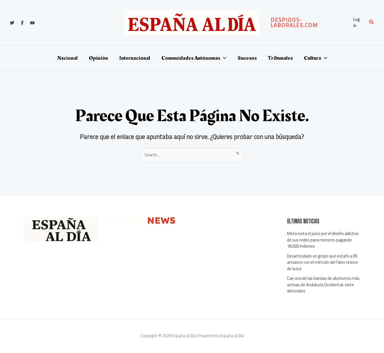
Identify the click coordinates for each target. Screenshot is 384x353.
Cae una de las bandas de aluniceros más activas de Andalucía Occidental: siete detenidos (323, 284)
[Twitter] (12, 23)
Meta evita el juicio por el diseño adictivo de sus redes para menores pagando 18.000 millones (323, 239)
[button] (309, 22)
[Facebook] (22, 23)
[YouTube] (32, 23)
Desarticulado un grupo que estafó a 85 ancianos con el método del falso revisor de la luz (322, 262)
